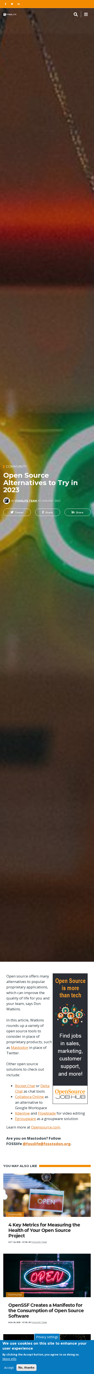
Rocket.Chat (25, 1085)
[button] (17, 512)
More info (9, 1359)
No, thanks (26, 1367)
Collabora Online (29, 1096)
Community (16, 467)
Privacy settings (47, 1337)
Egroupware (25, 1118)
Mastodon (19, 1047)
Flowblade (47, 1113)
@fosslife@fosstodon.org (46, 1143)
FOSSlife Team (26, 500)
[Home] (9, 14)
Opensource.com (45, 1127)
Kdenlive (22, 1113)
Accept (9, 1368)
